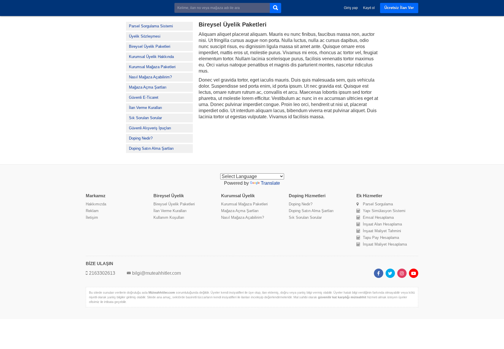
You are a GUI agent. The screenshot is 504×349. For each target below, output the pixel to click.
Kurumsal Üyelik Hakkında (151, 56)
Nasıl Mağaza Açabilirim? (150, 77)
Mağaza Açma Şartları (148, 87)
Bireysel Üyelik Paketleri (149, 46)
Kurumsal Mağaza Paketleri (152, 67)
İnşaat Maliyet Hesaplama (385, 244)
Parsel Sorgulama (378, 204)
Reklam (92, 211)
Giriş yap (351, 8)
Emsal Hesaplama (378, 217)
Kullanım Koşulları (168, 217)
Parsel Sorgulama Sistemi (151, 26)
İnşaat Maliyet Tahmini (382, 231)
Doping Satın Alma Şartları (151, 148)
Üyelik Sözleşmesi (144, 36)
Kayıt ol (369, 8)
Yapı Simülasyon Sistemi (384, 211)
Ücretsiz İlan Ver (399, 8)
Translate (270, 183)
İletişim (92, 217)
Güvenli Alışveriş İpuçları (150, 128)
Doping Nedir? (141, 138)
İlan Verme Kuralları (145, 107)
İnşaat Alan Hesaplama (382, 224)
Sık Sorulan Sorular (145, 118)
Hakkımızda (96, 204)
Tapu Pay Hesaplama (381, 237)
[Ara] (275, 8)
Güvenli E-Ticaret (143, 97)
